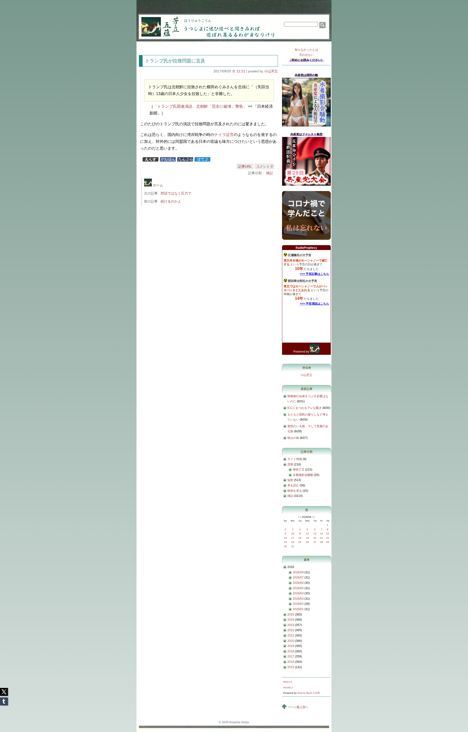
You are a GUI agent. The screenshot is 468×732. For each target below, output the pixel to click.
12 (307, 533)
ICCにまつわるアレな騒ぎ (304, 408)
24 (292, 542)
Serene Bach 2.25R (308, 693)
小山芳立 (271, 71)
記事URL (245, 166)
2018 (290, 651)
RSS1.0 (287, 682)
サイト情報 (294, 459)
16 (285, 538)
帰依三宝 (298, 469)
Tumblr (4, 700)
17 (292, 538)
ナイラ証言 (224, 135)
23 (285, 542)
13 (314, 533)
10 (292, 533)
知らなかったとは (306, 52)
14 (321, 533)
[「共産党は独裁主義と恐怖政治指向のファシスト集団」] (306, 184)
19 (307, 538)
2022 (290, 630)
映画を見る (294, 490)
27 (314, 542)
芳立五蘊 (157, 23)
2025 (290, 614)
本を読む (293, 485)
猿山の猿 (293, 438)
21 (321, 538)
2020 (290, 641)
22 (327, 538)
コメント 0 (264, 166)
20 (314, 538)
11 (300, 533)
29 (327, 542)
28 (321, 542)
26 (307, 542)
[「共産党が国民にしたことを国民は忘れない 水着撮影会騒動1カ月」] (306, 125)
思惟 (290, 464)
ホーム (157, 185)
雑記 (269, 173)
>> (313, 517)
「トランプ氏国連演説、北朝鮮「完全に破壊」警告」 (200, 106)
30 (285, 546)
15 (327, 533)
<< (299, 517)
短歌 (290, 480)
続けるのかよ (171, 201)
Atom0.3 (288, 687)
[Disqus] (209, 274)
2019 (290, 646)
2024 (290, 619)
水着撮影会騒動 (303, 475)
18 (299, 538)
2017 (290, 656)
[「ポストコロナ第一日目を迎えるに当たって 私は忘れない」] (306, 239)
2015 (290, 667)
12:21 (240, 71)
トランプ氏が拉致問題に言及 (175, 60)
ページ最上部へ (298, 707)
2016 (290, 662)
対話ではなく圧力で (176, 193)
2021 (290, 635)
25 (299, 542)
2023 (290, 625)
